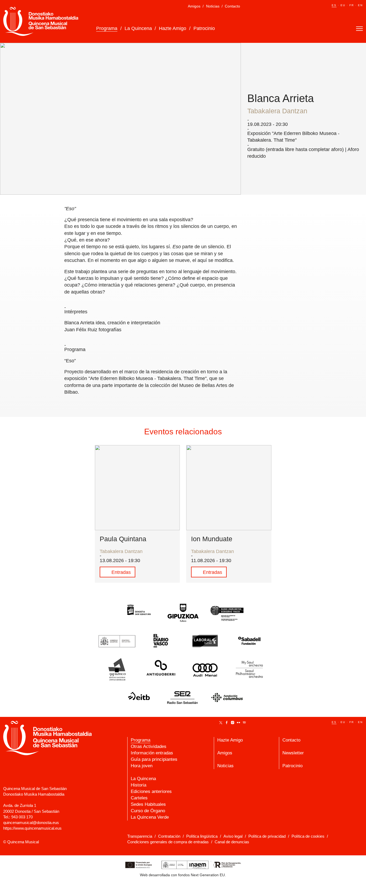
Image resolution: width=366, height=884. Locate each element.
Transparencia (139, 836)
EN (360, 5)
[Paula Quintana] (137, 487)
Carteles (139, 797)
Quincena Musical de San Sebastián (40, 21)
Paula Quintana (123, 539)
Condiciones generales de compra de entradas (168, 842)
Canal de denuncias (232, 842)
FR (351, 5)
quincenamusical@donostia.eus (31, 822)
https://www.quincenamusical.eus (32, 828)
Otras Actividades (148, 746)
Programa (106, 28)
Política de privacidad (267, 836)
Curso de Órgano (148, 810)
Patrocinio (204, 28)
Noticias (212, 6)
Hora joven (141, 765)
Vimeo (214, 722)
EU (343, 5)
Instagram (232, 722)
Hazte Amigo (172, 28)
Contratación (169, 836)
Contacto (232, 6)
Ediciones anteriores (151, 791)
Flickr (238, 722)
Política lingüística (202, 836)
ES (334, 5)
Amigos (194, 6)
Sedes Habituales (148, 804)
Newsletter (293, 752)
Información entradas (152, 752)
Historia (138, 785)
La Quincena (138, 28)
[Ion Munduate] (228, 487)
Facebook (226, 722)
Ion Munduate (211, 539)
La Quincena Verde (150, 817)
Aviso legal (232, 836)
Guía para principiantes (154, 759)
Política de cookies (308, 836)
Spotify (244, 722)
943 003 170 (22, 817)
